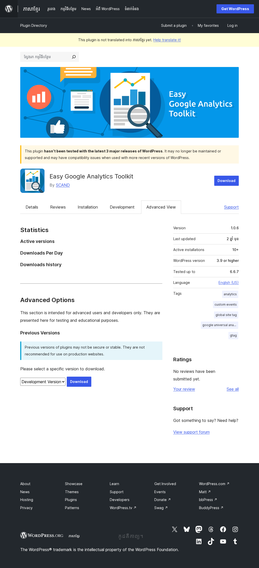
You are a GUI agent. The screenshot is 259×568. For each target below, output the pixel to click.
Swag (161, 508)
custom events (225, 304)
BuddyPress (211, 508)
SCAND (63, 185)
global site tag (226, 315)
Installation (88, 207)
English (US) (229, 282)
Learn (114, 484)
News (25, 492)
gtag (233, 335)
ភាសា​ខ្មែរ (74, 536)
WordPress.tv (123, 508)
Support (231, 207)
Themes (72, 492)
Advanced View (161, 207)
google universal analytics (220, 325)
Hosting (26, 499)
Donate (162, 499)
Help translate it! (167, 40)
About (25, 484)
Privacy (26, 508)
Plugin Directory (33, 25)
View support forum (191, 432)
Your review (184, 389)
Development (122, 207)
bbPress (208, 499)
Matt (205, 492)
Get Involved (165, 484)
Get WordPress (235, 9)
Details (32, 207)
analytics (230, 294)
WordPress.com (214, 484)
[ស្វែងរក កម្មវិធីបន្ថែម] (74, 57)
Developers (120, 499)
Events (160, 492)
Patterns (72, 508)
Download (226, 180)
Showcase (73, 484)
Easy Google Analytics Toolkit (91, 176)
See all (233, 389)
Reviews (58, 207)
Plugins (71, 499)
